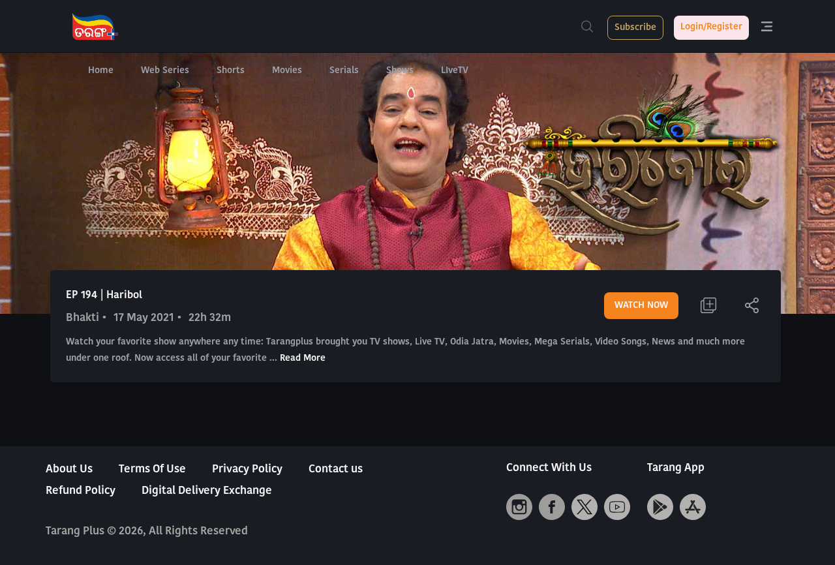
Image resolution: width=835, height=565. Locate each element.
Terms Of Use (152, 469)
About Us (69, 469)
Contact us (336, 469)
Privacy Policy (247, 469)
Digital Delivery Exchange (207, 490)
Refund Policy (80, 490)
